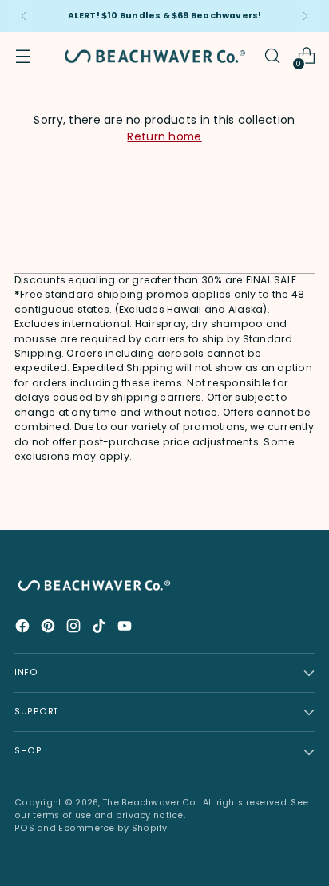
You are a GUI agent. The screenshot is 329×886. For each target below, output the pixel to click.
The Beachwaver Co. (150, 803)
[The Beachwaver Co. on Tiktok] (100, 628)
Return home (164, 136)
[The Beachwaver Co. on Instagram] (75, 628)
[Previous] (24, 16)
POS (24, 828)
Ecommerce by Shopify (113, 828)
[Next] (305, 16)
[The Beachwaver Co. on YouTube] (126, 628)
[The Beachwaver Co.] (155, 56)
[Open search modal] (272, 56)
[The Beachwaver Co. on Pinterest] (49, 628)
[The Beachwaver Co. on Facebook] (24, 628)
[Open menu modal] (22, 56)
